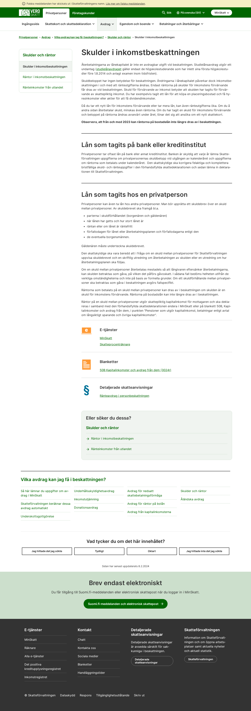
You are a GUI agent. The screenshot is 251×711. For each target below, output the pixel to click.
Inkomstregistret (35, 677)
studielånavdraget (108, 69)
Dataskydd (67, 695)
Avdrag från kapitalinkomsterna (149, 512)
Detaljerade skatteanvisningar (146, 661)
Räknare (30, 648)
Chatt (81, 639)
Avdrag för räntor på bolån (146, 503)
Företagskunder (83, 13)
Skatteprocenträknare (115, 344)
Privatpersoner (56, 13)
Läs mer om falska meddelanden (125, 3)
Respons (86, 695)
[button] (69, 24)
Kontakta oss (87, 648)
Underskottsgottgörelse (37, 516)
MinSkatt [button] (220, 12)
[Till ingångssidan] (29, 12)
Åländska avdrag (192, 499)
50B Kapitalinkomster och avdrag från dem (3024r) (135, 370)
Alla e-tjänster (34, 656)
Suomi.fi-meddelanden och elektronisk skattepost (123, 604)
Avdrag (46, 37)
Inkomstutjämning (86, 499)
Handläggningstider (91, 672)
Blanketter (85, 664)
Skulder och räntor (119, 37)
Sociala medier (88, 656)
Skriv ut (139, 695)
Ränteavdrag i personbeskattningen (124, 396)
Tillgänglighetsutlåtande (112, 695)
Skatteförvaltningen (200, 659)
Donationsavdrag (86, 507)
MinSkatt (106, 338)
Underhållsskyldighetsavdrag (94, 491)
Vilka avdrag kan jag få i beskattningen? (79, 37)
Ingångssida (29, 24)
